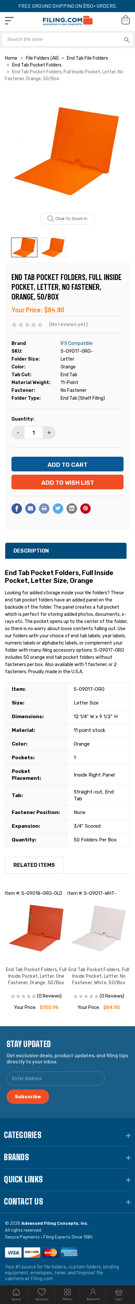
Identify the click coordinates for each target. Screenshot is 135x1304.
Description (31, 551)
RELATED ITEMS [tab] (34, 865)
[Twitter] (58, 508)
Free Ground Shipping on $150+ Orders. (67, 6)
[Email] (30, 508)
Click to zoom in (71, 218)
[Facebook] (16, 508)
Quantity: (22, 419)
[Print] (44, 508)
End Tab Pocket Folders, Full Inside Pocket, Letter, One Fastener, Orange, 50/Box (36, 976)
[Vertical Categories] (9, 20)
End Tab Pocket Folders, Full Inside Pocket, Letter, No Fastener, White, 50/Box (98, 976)
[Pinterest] (85, 508)
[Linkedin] (72, 508)
